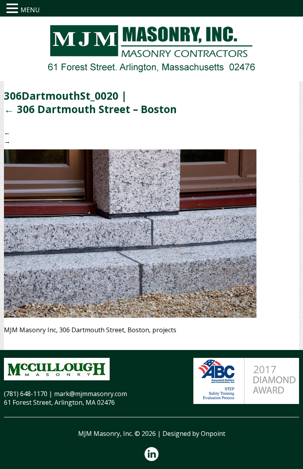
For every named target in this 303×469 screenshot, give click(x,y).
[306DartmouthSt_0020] (130, 233)
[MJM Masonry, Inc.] (151, 48)
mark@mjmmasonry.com (90, 393)
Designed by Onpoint (194, 433)
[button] (13, 8)
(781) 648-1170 (25, 393)
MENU (30, 10)
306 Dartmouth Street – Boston (90, 109)
